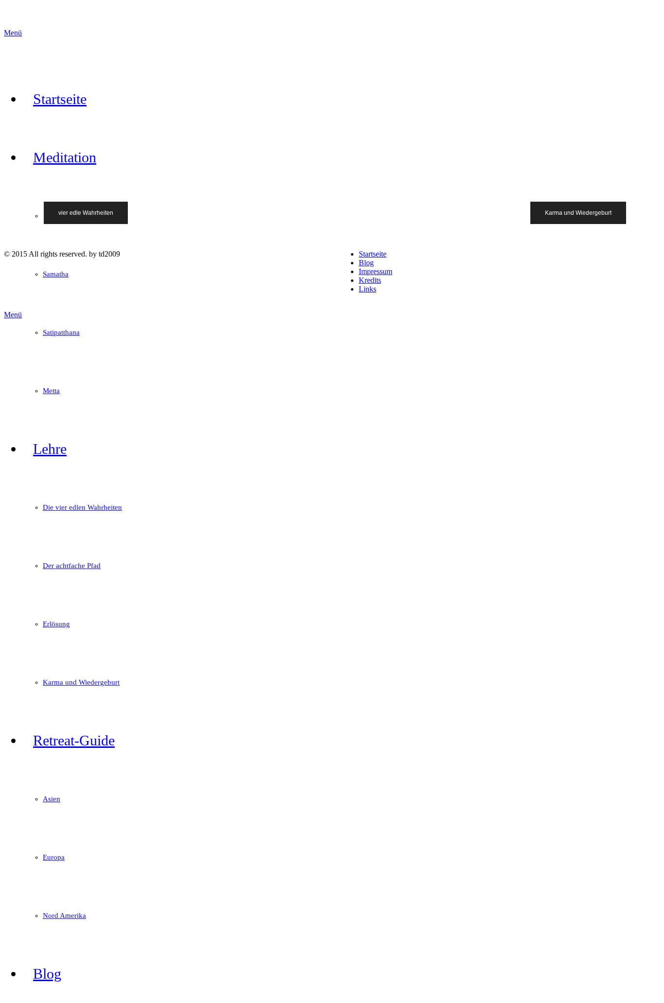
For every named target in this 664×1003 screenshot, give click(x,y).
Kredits (370, 280)
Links (367, 289)
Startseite (372, 254)
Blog (366, 263)
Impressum (375, 271)
